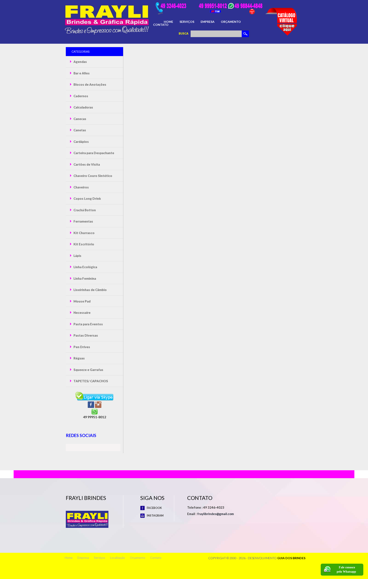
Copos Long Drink (87, 198)
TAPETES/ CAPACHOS (90, 381)
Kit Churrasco (84, 233)
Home (168, 21)
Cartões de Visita (86, 164)
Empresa (207, 21)
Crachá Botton (84, 210)
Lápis (77, 256)
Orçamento (231, 21)
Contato (160, 24)
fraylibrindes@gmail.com (215, 514)
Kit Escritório (83, 244)
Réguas (79, 358)
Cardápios (81, 141)
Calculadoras (83, 107)
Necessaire (82, 312)
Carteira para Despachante (93, 153)
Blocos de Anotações (89, 84)
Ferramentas (83, 221)
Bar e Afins (81, 73)
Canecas (79, 119)
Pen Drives (81, 347)
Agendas (80, 62)
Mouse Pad (82, 301)
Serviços (187, 21)
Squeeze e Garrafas (88, 370)
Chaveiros (81, 187)
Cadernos (80, 96)
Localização (117, 557)
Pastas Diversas (85, 335)
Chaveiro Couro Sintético (92, 176)
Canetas (79, 130)
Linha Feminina (84, 278)
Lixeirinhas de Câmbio (90, 290)
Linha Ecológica (85, 267)
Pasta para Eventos (88, 324)
